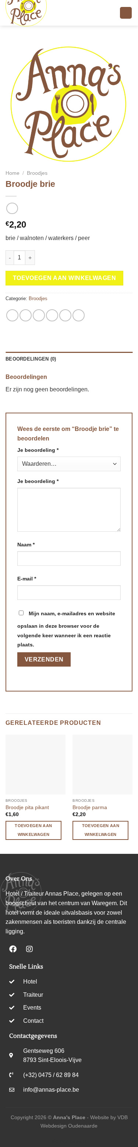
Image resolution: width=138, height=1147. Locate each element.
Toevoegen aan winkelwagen (64, 278)
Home (13, 173)
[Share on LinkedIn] (78, 315)
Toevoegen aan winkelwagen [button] (33, 830)
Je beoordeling (38, 450)
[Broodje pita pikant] (36, 764)
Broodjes (37, 173)
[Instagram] (29, 949)
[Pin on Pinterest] (65, 315)
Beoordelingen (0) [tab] (31, 359)
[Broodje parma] (102, 764)
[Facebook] (13, 949)
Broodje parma (89, 807)
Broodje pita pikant (27, 807)
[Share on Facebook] (26, 315)
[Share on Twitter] (39, 315)
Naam (26, 544)
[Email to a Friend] (52, 315)
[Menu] (126, 13)
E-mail (26, 579)
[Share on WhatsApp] (12, 315)
